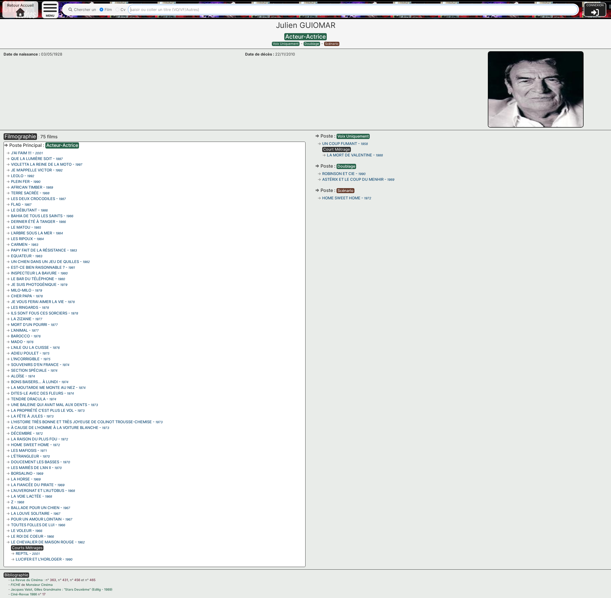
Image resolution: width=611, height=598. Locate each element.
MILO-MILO (21, 290)
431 (65, 580)
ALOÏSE (17, 376)
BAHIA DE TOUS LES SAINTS (37, 215)
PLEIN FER (20, 181)
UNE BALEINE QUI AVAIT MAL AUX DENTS (49, 404)
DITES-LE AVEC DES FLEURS (37, 393)
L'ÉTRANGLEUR (25, 456)
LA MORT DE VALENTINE (349, 155)
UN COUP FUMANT (339, 143)
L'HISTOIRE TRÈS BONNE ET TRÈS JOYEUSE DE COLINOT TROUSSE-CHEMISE (81, 421)
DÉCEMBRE (21, 433)
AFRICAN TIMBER (26, 187)
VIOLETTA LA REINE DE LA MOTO (41, 164)
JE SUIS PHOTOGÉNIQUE (34, 284)
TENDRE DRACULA (28, 399)
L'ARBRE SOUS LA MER (31, 233)
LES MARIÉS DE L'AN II (31, 467)
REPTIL (22, 553)
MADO (17, 341)
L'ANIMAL (19, 330)
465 (92, 580)
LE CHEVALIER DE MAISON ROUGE (42, 542)
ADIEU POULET (25, 353)
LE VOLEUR (21, 530)
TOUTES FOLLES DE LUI (32, 524)
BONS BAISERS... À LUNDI (34, 381)
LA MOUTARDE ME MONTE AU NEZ (43, 387)
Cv (122, 9)
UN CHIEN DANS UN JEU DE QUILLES (45, 261)
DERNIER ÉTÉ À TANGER (33, 221)
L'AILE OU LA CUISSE (30, 347)
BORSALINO (21, 473)
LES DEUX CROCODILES (33, 198)
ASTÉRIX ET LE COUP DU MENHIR (353, 179)
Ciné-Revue (20, 594)
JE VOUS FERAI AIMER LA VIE (37, 301)
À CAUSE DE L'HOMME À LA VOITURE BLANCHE (54, 427)
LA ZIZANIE (21, 318)
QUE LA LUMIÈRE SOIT (31, 158)
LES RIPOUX (22, 238)
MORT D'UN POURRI (29, 324)
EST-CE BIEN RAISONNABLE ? (38, 267)
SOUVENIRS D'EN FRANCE (35, 364)
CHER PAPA (21, 296)
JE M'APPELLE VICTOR (31, 170)
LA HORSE (20, 479)
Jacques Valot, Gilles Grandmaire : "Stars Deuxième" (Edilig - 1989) (61, 589)
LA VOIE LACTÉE (26, 496)
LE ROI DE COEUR (27, 536)
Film (107, 9)
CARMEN (19, 244)
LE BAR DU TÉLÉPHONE (32, 278)
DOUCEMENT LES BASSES (35, 461)
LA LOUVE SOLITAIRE (30, 513)
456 (77, 580)
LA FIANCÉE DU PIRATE (32, 484)
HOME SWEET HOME (30, 444)
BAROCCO (20, 336)
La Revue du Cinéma (27, 580)
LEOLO (17, 175)
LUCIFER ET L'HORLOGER (39, 559)
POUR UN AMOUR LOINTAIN (36, 519)
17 (44, 594)
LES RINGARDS (24, 307)
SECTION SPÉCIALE (29, 370)
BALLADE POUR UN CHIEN (35, 507)
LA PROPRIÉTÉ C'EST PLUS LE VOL (42, 410)
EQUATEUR (21, 255)
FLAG (16, 204)
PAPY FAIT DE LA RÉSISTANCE (38, 250)
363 (53, 580)
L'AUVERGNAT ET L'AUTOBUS (37, 490)
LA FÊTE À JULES (27, 416)
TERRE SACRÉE (25, 193)
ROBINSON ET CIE (338, 173)
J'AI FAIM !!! (21, 152)
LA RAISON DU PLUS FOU (34, 439)
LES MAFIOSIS (24, 450)
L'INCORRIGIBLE (25, 358)
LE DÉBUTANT (24, 210)
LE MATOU (20, 227)
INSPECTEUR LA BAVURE (34, 273)
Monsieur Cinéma (39, 585)
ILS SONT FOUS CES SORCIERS (39, 313)
